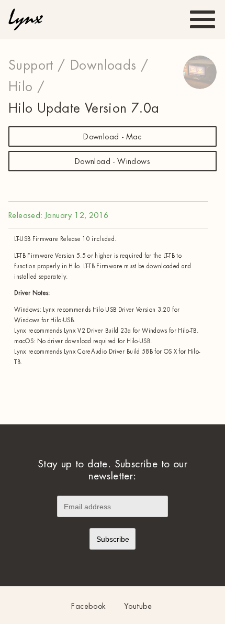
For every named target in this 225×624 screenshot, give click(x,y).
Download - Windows (112, 162)
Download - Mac (112, 137)
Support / (36, 65)
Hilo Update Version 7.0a (84, 108)
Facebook (88, 606)
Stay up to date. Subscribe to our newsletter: (112, 470)
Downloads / (109, 65)
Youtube (138, 606)
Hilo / (26, 87)
